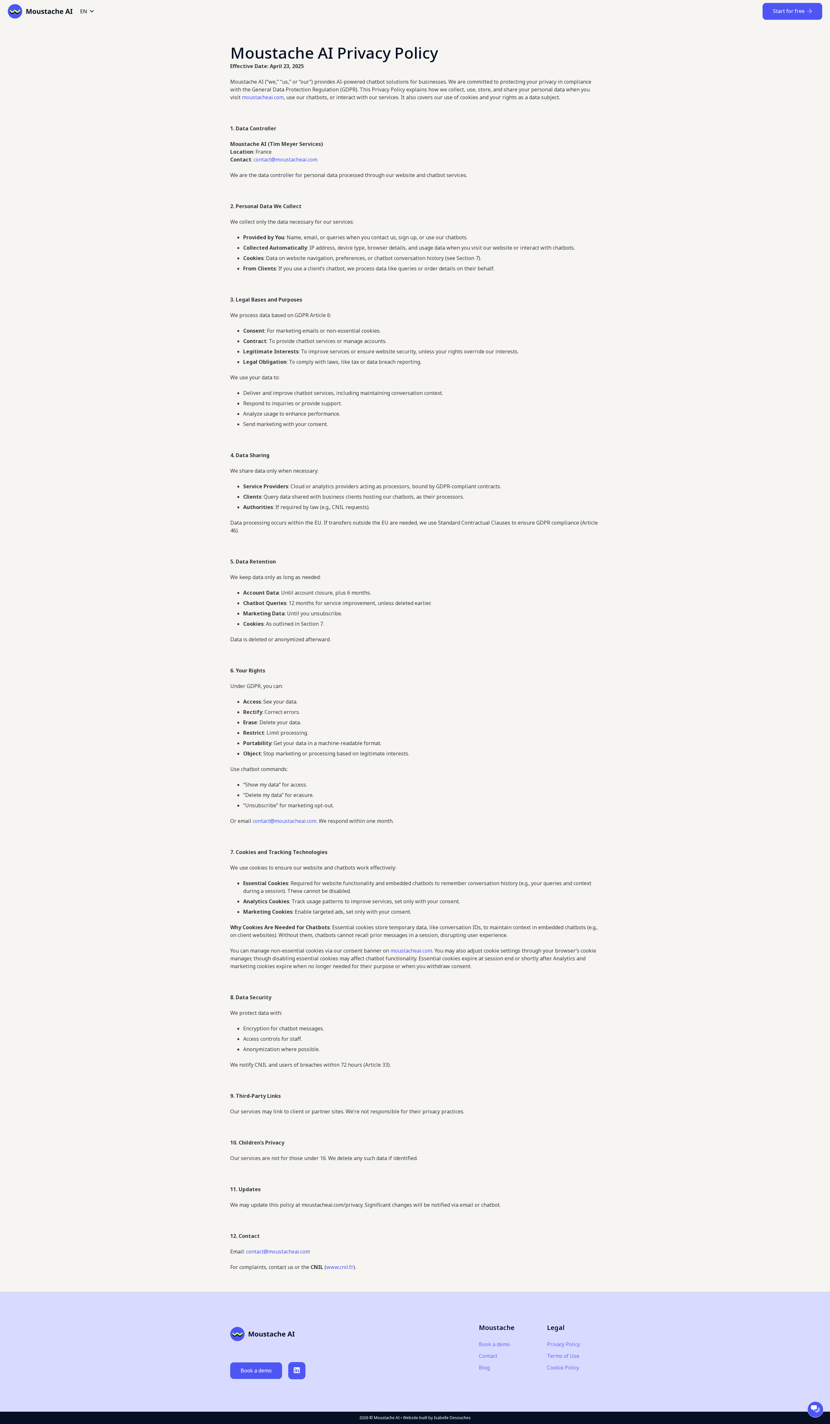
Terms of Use (563, 1355)
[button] (87, 11)
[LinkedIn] (296, 1370)
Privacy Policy (563, 1344)
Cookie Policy (563, 1367)
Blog (484, 1367)
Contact (488, 1355)
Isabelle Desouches (452, 1417)
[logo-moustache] (40, 11)
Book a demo (494, 1344)
